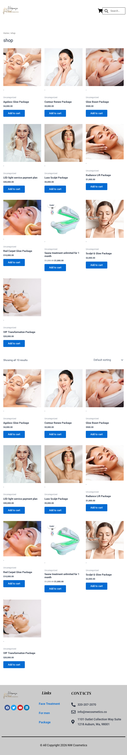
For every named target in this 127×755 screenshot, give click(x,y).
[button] (60, 11)
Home (6, 33)
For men (44, 713)
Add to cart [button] (14, 113)
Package (45, 722)
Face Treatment (49, 703)
